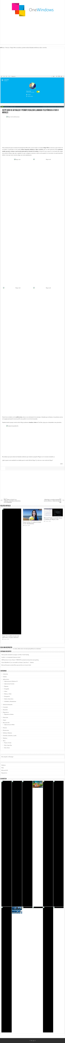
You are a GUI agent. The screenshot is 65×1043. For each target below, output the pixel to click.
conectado (25, 648)
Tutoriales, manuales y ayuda (9, 735)
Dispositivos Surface (9, 714)
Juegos (4, 720)
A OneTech (5, 674)
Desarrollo (5, 709)
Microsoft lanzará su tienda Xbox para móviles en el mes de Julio (16, 665)
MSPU (61, 463)
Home (2, 47)
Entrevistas (5, 717)
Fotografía (6, 688)
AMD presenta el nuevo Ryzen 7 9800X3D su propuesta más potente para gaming (20, 659)
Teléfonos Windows (7, 733)
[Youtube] (33, 1041)
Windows (5, 738)
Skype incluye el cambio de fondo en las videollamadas (32, 522)
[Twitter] (31, 1041)
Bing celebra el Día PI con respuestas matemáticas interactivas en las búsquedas (12, 500)
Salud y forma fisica (8, 699)
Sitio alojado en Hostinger (7, 756)
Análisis (5, 676)
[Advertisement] (32, 31)
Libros (5, 691)
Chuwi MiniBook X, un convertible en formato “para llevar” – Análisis (17, 662)
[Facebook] (29, 1041)
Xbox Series (7, 747)
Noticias (7, 47)
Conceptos (5, 707)
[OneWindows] (32, 10)
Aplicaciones (6, 679)
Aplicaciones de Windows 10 (11, 681)
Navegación (7, 696)
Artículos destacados (7, 704)
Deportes (6, 686)
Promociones (6, 730)
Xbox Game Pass (8, 745)
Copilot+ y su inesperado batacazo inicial (10, 657)
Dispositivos (6, 712)
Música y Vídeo (8, 693)
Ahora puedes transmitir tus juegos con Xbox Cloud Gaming (15, 654)
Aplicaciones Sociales (9, 683)
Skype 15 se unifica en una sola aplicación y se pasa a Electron (10, 636)
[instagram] (35, 1041)
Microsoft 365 (6, 722)
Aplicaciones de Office (9, 724)
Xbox (4, 740)
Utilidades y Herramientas (10, 701)
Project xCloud (7, 742)
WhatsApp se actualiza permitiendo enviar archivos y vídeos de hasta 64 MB (52, 500)
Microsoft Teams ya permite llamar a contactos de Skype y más (53, 518)
